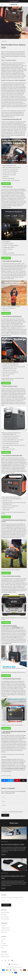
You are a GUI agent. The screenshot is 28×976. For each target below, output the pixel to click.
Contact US (3, 925)
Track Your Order (4, 945)
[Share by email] (23, 780)
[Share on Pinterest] (17, 780)
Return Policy (4, 932)
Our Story (3, 939)
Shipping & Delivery (5, 928)
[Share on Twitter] (11, 780)
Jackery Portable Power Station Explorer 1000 (12, 455)
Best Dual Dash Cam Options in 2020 (12, 844)
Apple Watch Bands (5, 912)
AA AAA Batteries (16, 627)
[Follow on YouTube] (12, 960)
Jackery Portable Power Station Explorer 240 (12, 119)
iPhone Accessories (5, 919)
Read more (3, 854)
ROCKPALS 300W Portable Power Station (12, 678)
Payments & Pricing (5, 930)
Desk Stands (3, 914)
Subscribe (6, 905)
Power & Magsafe (5, 916)
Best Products (4, 841)
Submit (5, 815)
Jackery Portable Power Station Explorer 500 (12, 316)
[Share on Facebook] (4, 780)
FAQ (2, 941)
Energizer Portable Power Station (10, 625)
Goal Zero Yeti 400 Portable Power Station (12, 576)
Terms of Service (9, 792)
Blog (2, 947)
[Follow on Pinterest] (8, 960)
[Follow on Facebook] (2, 960)
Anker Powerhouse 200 (8, 186)
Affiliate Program (4, 954)
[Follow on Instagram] (5, 960)
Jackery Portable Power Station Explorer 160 (12, 261)
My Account (3, 943)
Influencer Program (5, 956)
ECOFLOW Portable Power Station (10, 386)
